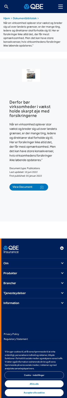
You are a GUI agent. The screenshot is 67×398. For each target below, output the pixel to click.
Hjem (6, 18)
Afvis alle (34, 384)
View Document (22, 186)
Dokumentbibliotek (25, 18)
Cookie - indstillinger (34, 375)
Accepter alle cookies (34, 392)
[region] (33, 370)
